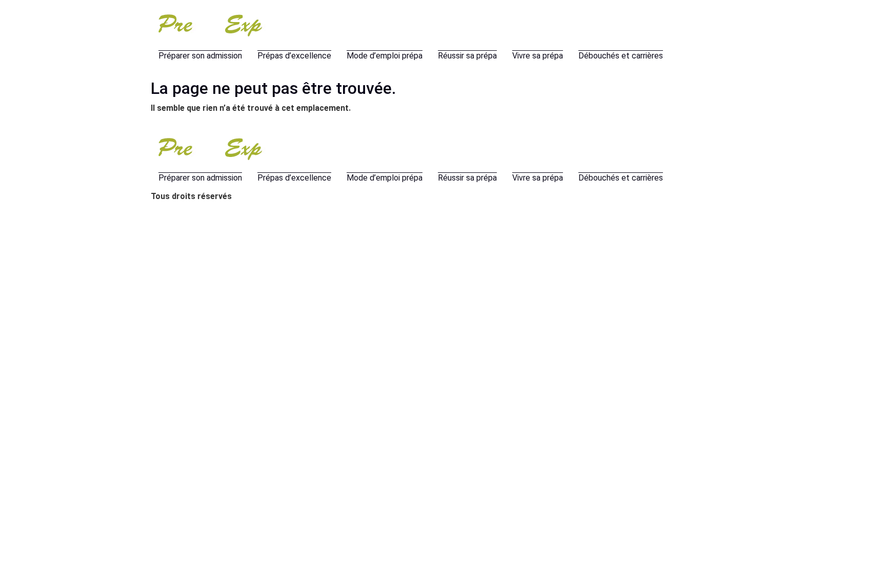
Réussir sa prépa (467, 56)
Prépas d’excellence (294, 56)
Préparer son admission (200, 56)
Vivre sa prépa (537, 56)
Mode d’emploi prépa (384, 56)
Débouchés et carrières (620, 56)
